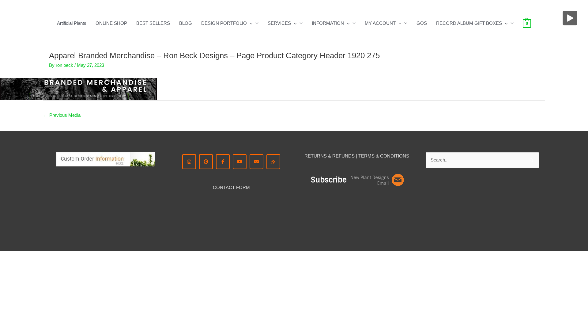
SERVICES (279, 23)
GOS (422, 23)
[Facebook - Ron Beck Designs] (223, 161)
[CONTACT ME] (256, 161)
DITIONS (399, 155)
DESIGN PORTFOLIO (224, 23)
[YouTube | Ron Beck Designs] (240, 161)
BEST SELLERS (153, 23)
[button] (250, 23)
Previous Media (62, 115)
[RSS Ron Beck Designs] (273, 161)
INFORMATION (328, 23)
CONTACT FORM (231, 187)
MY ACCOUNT (380, 23)
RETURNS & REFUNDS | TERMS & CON (347, 155)
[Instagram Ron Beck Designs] (189, 161)
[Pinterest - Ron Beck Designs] (206, 161)
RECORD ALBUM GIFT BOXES (469, 23)
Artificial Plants (71, 23)
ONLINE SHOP (111, 23)
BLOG (185, 23)
